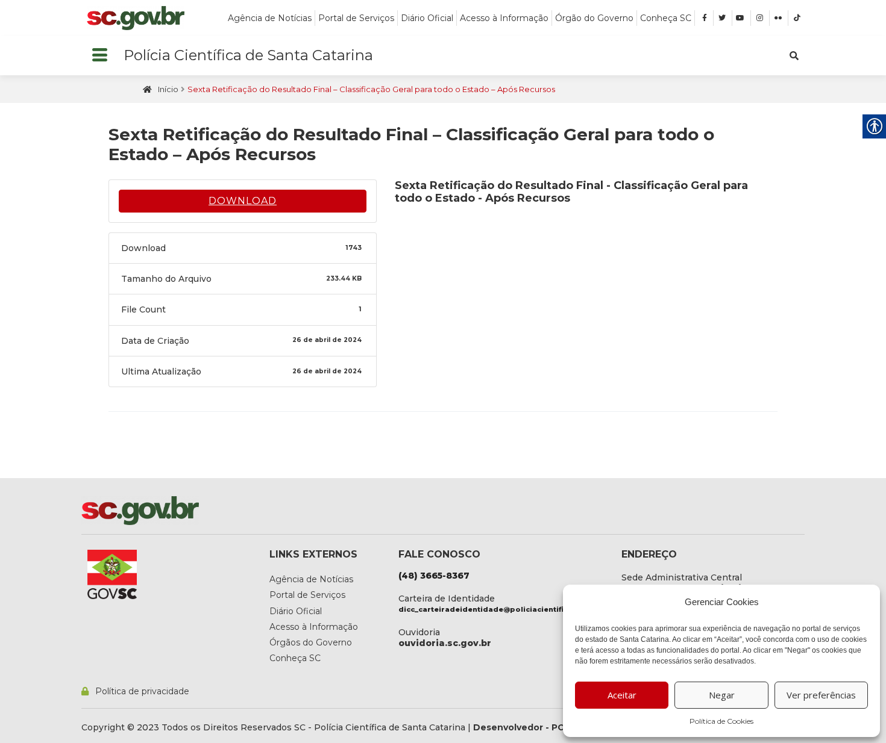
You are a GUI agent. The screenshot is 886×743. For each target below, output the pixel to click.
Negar (722, 695)
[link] (135, 18)
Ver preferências (821, 695)
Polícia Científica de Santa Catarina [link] (248, 55)
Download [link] (243, 201)
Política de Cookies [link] (721, 721)
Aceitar (622, 695)
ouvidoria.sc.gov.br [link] (444, 643)
